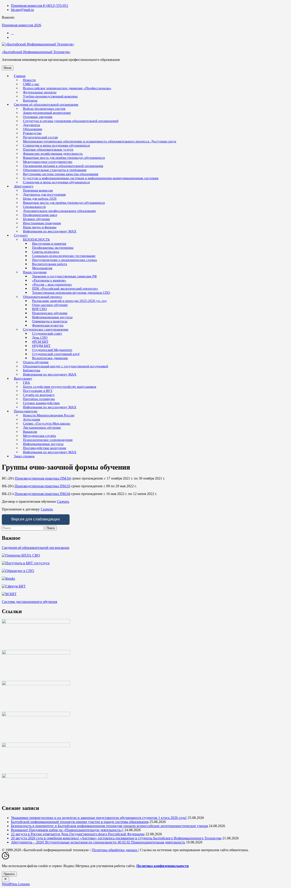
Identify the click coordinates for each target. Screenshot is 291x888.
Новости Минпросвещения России (48, 415)
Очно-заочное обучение (50, 305)
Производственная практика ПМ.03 (42, 486)
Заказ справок (24, 456)
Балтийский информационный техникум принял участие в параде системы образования (79, 822)
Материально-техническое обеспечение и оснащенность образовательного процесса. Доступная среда (99, 141)
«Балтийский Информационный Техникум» (36, 52)
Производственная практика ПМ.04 (43, 478)
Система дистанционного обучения (29, 602)
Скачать (63, 501)
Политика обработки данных (115, 850)
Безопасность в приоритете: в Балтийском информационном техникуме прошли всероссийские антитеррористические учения (109, 826)
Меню (8, 68)
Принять (9, 874)
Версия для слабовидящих (35, 519)
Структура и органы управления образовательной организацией (70, 121)
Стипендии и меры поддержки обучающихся (56, 182)
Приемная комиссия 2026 (21, 25)
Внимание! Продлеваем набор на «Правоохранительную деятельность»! (67, 830)
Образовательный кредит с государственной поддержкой (65, 366)
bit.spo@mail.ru (22, 10)
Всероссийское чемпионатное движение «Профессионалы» (67, 88)
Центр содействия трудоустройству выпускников (59, 386)
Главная (19, 76)
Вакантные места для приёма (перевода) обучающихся (64, 202)
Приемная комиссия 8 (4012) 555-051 (39, 5)
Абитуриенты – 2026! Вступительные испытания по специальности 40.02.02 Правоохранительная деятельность (98, 842)
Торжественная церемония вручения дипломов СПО (71, 292)
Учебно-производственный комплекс (50, 96)
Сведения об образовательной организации (35, 548)
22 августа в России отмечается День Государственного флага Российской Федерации (78, 834)
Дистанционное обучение (42, 427)
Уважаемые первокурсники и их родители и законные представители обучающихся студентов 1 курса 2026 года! (99, 818)
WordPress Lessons (16, 884)
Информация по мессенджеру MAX (49, 231)
